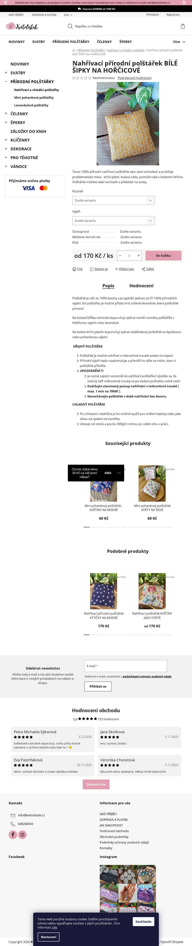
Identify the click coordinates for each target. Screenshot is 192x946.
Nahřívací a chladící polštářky (36, 90)
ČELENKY (19, 113)
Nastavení (48, 937)
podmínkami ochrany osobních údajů (147, 676)
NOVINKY (19, 64)
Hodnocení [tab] (141, 285)
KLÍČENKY (20, 140)
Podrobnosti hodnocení (135, 78)
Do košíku (163, 256)
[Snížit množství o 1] (120, 255)
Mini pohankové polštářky (34, 98)
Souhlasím (144, 922)
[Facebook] (13, 834)
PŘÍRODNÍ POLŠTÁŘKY (32, 81)
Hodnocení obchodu (114, 831)
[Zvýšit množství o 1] (139, 255)
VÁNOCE (18, 166)
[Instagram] (22, 834)
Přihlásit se (98, 686)
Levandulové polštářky (31, 105)
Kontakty (106, 848)
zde (54, 927)
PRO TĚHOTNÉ (24, 157)
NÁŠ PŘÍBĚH (16, 15)
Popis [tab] (108, 285)
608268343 (25, 824)
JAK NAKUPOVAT (111, 825)
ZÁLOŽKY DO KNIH (28, 131)
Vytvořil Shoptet (172, 942)
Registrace (173, 14)
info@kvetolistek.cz (31, 815)
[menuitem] (16, 41)
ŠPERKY (17, 122)
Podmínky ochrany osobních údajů (124, 842)
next (180, 495)
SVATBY (17, 72)
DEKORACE (21, 148)
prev (75, 495)
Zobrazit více (96, 784)
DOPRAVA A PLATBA (44, 15)
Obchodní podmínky (114, 837)
